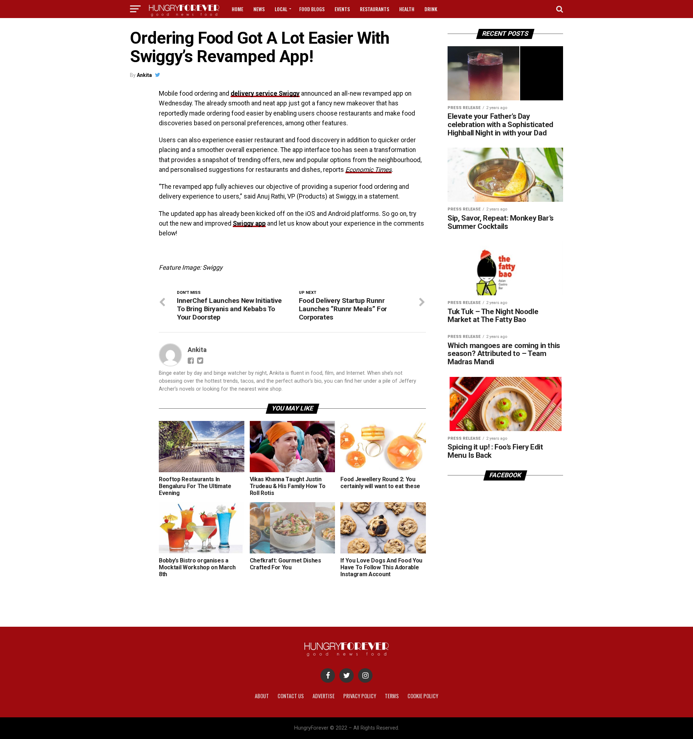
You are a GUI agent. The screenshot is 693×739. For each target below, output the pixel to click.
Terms (392, 696)
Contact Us (291, 696)
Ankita (144, 75)
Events (342, 9)
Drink (430, 9)
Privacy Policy (359, 696)
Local (281, 9)
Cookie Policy (422, 696)
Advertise (324, 696)
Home (237, 9)
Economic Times (368, 169)
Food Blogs (311, 9)
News (259, 9)
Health (406, 9)
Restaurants (374, 9)
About (262, 696)
